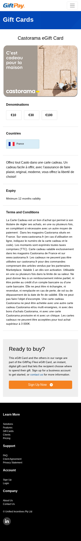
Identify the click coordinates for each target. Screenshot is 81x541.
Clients (6, 434)
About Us (8, 500)
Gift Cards (8, 431)
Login (6, 483)
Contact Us (9, 504)
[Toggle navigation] (72, 5)
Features (7, 427)
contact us (36, 374)
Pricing (6, 438)
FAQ (5, 455)
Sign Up (7, 479)
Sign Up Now (38, 384)
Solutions (8, 424)
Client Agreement (12, 459)
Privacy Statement (12, 462)
